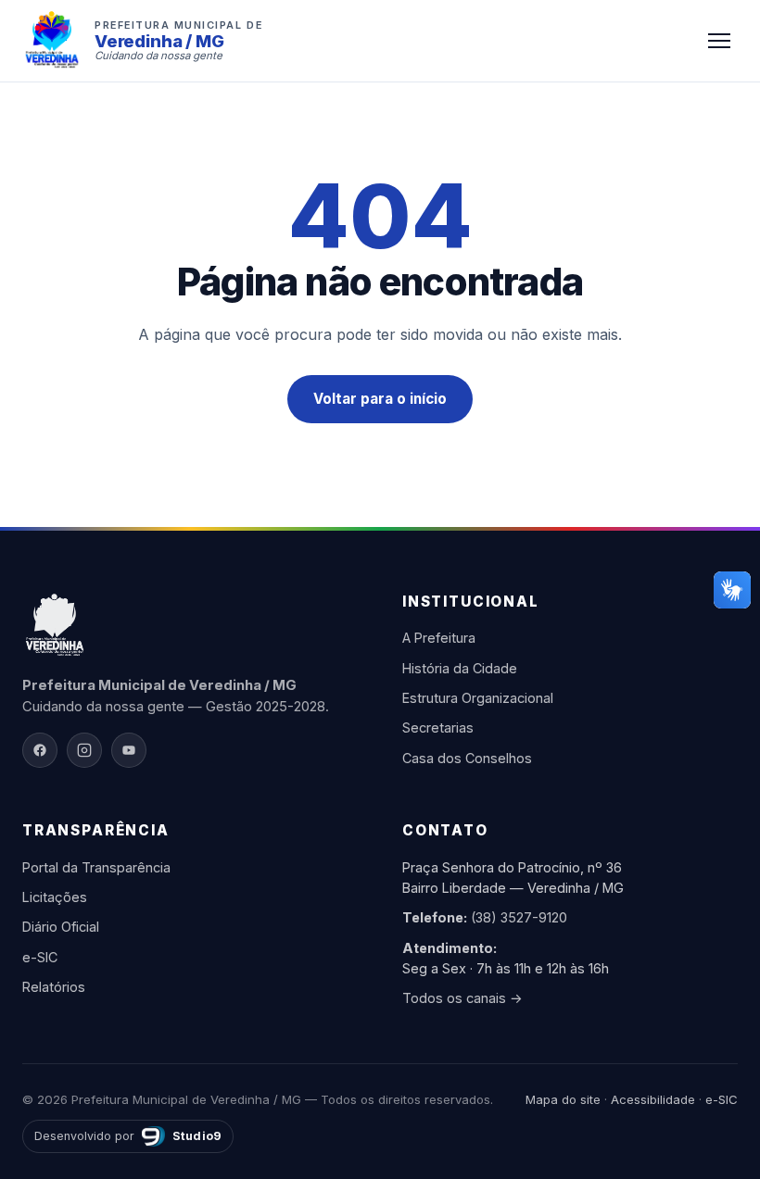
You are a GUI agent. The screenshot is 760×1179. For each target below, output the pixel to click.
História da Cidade (459, 668)
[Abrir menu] (719, 40)
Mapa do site (563, 1099)
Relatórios (53, 987)
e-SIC (39, 957)
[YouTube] (128, 750)
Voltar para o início (380, 399)
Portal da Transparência (96, 867)
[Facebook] (39, 750)
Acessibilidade (653, 1099)
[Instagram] (84, 750)
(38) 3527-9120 (519, 917)
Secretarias (438, 727)
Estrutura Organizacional (477, 698)
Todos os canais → (462, 998)
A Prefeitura (438, 638)
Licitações (54, 897)
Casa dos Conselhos (467, 758)
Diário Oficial (60, 926)
